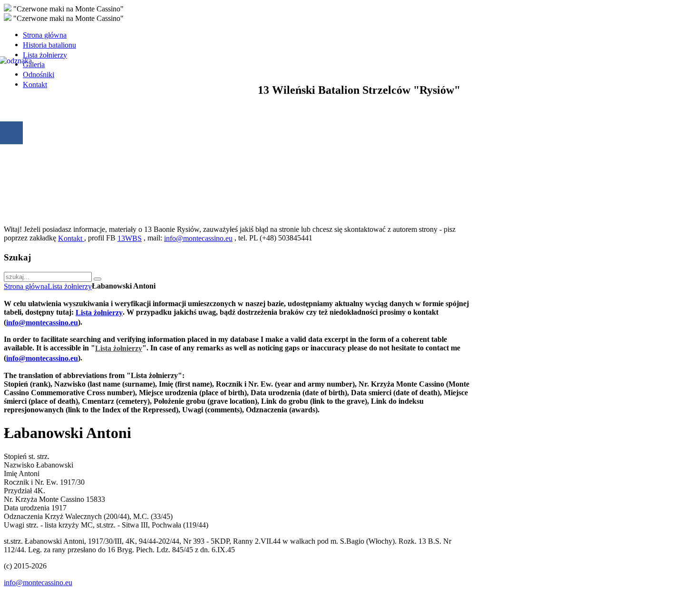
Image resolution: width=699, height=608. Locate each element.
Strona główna (26, 286)
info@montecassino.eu (198, 238)
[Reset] (97, 279)
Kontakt (71, 238)
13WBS (129, 238)
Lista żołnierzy (70, 286)
